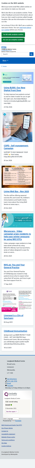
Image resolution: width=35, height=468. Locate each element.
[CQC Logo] (10, 396)
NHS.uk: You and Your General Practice (14, 266)
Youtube (10, 386)
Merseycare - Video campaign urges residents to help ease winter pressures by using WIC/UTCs (17, 235)
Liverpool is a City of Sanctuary (13, 316)
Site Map (4, 443)
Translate (18, 421)
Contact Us (4, 431)
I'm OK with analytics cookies (13, 34)
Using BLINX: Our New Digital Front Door (14, 89)
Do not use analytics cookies (13, 40)
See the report (10, 411)
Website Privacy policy (8, 437)
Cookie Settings (6, 446)
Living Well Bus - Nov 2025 (16, 191)
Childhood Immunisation (15, 331)
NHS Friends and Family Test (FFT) (11, 425)
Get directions (12, 379)
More (5, 60)
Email (9, 383)
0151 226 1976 (12, 381)
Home (5, 66)
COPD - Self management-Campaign (16, 147)
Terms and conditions (8, 440)
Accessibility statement (8, 434)
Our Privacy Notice (7, 428)
